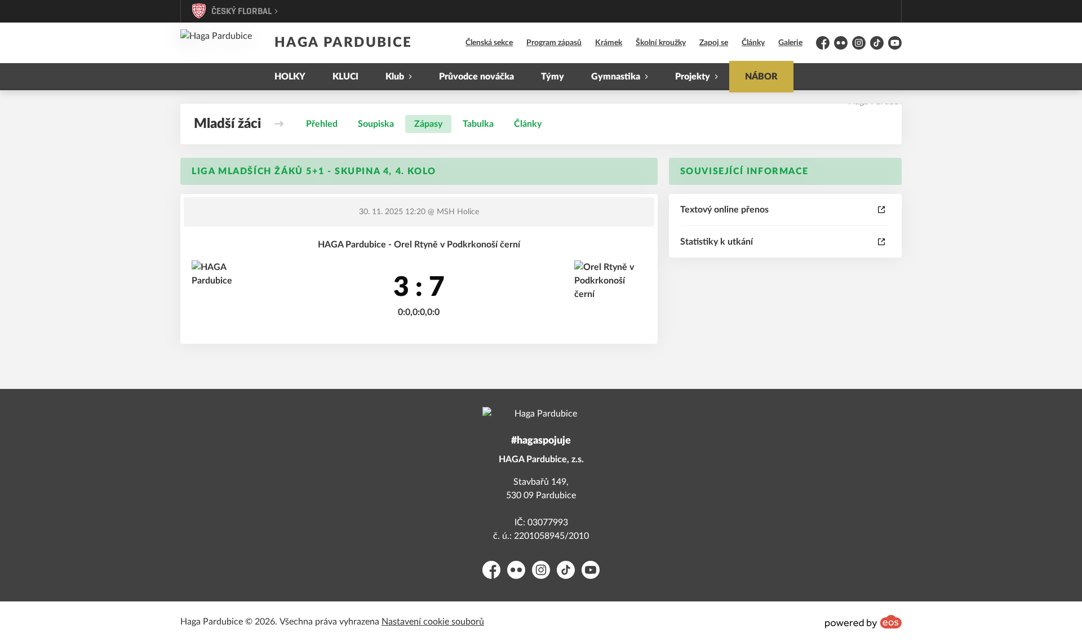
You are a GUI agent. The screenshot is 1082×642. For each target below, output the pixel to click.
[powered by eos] (863, 621)
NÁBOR (761, 76)
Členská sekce (489, 43)
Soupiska (376, 124)
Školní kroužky (661, 43)
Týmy (552, 76)
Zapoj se (713, 43)
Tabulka (478, 124)
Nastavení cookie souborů (433, 621)
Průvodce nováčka (476, 76)
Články (753, 43)
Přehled (322, 124)
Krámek (608, 43)
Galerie (790, 43)
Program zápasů (554, 43)
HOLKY (289, 76)
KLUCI (345, 76)
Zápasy (428, 124)
